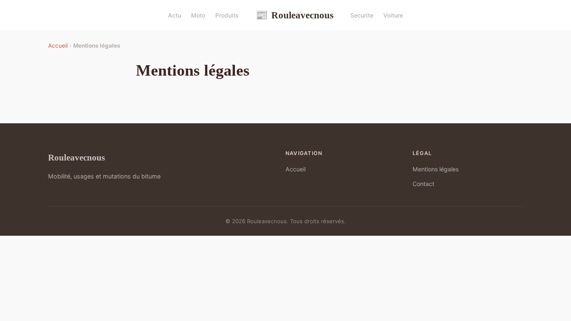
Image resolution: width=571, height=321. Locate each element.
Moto (198, 15)
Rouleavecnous (294, 15)
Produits (227, 15)
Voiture (393, 15)
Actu (174, 15)
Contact (423, 183)
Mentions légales (436, 169)
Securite (361, 15)
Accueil (58, 45)
